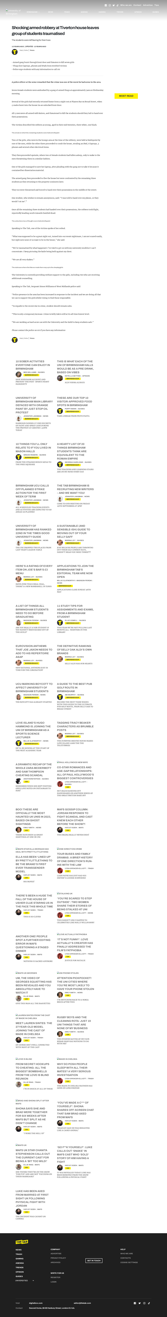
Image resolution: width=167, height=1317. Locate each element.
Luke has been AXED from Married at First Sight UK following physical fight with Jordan (32, 1198)
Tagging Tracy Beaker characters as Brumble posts (75, 726)
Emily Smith (28, 828)
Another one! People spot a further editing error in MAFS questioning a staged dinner (33, 943)
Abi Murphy (70, 695)
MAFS (81, 828)
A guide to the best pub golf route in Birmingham (74, 687)
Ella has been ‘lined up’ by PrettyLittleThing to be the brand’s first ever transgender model (34, 864)
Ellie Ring (28, 996)
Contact (137, 5)
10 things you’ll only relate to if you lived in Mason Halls (33, 448)
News (50, 12)
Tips (156, 5)
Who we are (126, 5)
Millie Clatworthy (66, 580)
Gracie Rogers (30, 455)
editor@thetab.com (82, 1303)
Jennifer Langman (32, 416)
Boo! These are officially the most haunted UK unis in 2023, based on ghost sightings (33, 816)
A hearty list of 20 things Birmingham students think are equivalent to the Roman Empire (72, 451)
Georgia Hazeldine (74, 462)
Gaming (84, 12)
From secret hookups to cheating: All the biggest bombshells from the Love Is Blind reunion (32, 1071)
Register (55, 1277)
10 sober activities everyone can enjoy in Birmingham (33, 365)
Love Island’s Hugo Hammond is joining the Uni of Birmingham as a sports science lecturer (33, 730)
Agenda (102, 12)
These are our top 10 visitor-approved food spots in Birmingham (74, 401)
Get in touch (94, 1261)
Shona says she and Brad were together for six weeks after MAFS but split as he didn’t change (31, 1116)
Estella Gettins (73, 376)
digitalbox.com (35, 1303)
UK (26, 782)
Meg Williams (29, 372)
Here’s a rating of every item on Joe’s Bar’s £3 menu (34, 570)
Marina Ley (70, 540)
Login (53, 1282)
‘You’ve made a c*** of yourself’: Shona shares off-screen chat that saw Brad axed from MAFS (75, 1110)
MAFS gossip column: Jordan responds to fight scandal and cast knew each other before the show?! (75, 816)
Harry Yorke (24, 50)
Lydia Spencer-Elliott (75, 782)
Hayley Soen (71, 828)
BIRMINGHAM (31, 375)
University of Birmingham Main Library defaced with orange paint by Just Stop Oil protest (34, 405)
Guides (156, 12)
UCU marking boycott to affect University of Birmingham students (34, 687)
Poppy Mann (70, 409)
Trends (120, 12)
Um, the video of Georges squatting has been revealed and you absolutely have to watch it (34, 985)
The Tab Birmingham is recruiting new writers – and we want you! (75, 489)
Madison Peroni (84, 580)
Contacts (125, 1258)
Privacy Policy (58, 1258)
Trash (67, 12)
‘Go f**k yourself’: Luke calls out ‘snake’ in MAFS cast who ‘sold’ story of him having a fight (74, 1154)
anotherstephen (31, 779)
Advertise (148, 5)
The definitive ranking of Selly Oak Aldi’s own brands (74, 650)
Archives (55, 1262)
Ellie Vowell (71, 620)
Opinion (138, 12)
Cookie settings (129, 1262)
